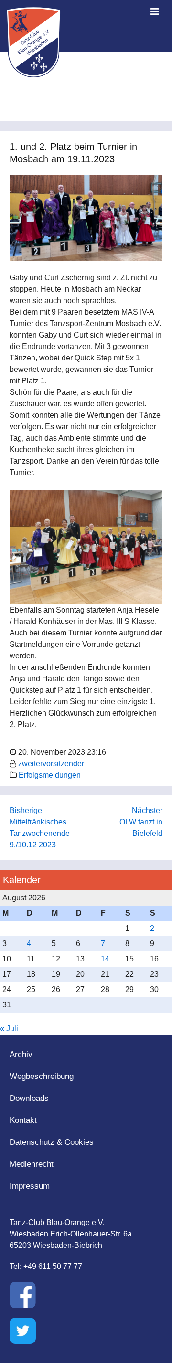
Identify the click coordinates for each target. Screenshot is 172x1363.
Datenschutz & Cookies (52, 1142)
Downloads (29, 1098)
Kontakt (23, 1120)
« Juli (9, 1029)
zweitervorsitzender (51, 764)
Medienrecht (32, 1164)
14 (105, 959)
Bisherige (26, 810)
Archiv (21, 1054)
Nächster (147, 810)
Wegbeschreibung (42, 1076)
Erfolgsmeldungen (50, 775)
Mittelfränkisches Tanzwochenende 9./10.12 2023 (40, 833)
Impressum (30, 1186)
